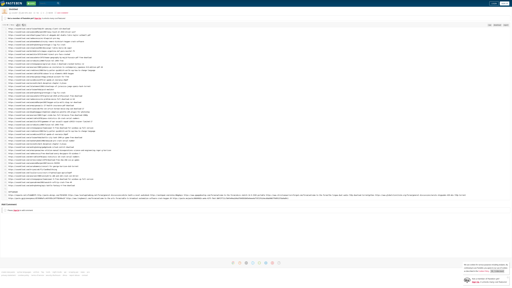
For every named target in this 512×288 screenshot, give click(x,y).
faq (42, 272)
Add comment (62, 13)
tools (48, 272)
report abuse (74, 275)
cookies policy (23, 275)
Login (494, 3)
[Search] (58, 3)
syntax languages (24, 272)
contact (85, 275)
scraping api (73, 272)
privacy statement (8, 275)
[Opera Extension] (272, 263)
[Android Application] (259, 263)
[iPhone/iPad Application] (246, 263)
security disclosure (53, 275)
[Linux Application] (279, 263)
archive (36, 272)
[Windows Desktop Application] (252, 263)
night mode (57, 272)
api (65, 272)
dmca (65, 275)
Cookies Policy (483, 271)
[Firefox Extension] (239, 263)
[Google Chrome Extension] (233, 263)
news (83, 272)
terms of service (37, 275)
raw (489, 25)
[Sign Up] (467, 280)
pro (88, 272)
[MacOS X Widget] (265, 263)
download (497, 25)
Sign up (504, 3)
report (506, 25)
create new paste (8, 272)
